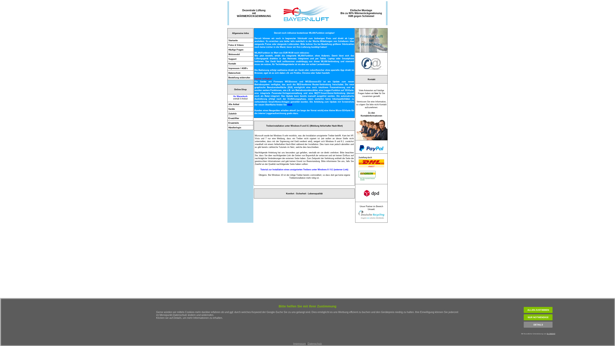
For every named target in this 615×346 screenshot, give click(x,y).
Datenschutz (315, 343)
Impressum (299, 343)
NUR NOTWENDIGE (538, 317)
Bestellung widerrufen (239, 77)
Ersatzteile (233, 123)
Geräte (231, 109)
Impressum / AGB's (238, 68)
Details (538, 324)
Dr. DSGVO (551, 334)
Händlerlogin (234, 127)
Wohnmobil (234, 54)
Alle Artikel (233, 104)
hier (376, 93)
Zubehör (232, 113)
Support (232, 59)
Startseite (233, 40)
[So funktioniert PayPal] (371, 150)
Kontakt (232, 63)
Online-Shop (240, 89)
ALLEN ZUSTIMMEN (538, 310)
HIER (289, 104)
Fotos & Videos (236, 45)
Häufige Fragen (235, 50)
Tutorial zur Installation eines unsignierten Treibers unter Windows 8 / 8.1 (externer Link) (304, 169)
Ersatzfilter (233, 118)
